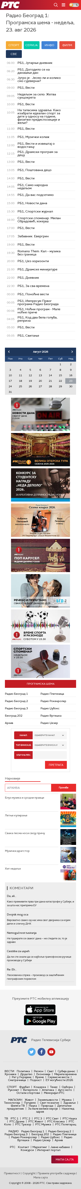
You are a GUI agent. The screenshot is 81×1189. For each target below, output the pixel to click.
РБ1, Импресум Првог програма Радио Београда (38, 302)
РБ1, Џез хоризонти (33, 261)
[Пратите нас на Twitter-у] (32, 1052)
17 (10, 381)
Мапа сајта (65, 1159)
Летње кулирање (16, 815)
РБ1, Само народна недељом (32, 186)
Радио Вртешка (51, 715)
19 (30, 381)
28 (50, 386)
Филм (67, 45)
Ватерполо (30, 1090)
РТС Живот (35, 1121)
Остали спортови (28, 1093)
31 (10, 392)
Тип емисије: (23, 745)
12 (30, 375)
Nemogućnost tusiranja (22, 933)
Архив (9, 723)
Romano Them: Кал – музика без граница (39, 253)
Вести (9, 1071)
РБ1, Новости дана (32, 203)
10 (10, 375)
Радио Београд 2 (16, 701)
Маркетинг (39, 1147)
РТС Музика (43, 1124)
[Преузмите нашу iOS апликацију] (40, 1009)
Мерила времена (65, 1074)
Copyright (29, 1173)
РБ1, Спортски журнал (35, 211)
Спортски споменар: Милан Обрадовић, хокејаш (39, 220)
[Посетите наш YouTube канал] (51, 1052)
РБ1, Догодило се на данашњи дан (33, 71)
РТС (12, 1147)
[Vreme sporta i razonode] (40, 626)
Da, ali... (11, 896)
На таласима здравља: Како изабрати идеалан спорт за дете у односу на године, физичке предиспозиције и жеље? (39, 116)
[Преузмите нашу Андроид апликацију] (40, 1020)
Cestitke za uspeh (18, 951)
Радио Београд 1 (16, 694)
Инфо (49, 45)
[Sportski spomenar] (40, 661)
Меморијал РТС (54, 1093)
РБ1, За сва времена (33, 286)
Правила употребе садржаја (56, 1173)
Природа (47, 1105)
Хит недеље (13, 868)
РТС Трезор (23, 1124)
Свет (50, 1071)
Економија (43, 1074)
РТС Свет (52, 1118)
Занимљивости (48, 1099)
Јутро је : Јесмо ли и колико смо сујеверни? (39, 79)
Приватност (12, 1173)
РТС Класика (56, 1121)
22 (60, 381)
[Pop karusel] (40, 555)
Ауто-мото (65, 1090)
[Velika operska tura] (40, 449)
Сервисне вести (58, 1077)
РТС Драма (16, 1121)
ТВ (6, 1118)
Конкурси (27, 1150)
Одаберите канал (45, 735)
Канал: (23, 735)
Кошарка (40, 1087)
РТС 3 (38, 1118)
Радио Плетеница (52, 694)
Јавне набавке (60, 1147)
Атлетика (48, 1090)
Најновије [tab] (12, 778)
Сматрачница (17, 1080)
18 (20, 381)
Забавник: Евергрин (33, 236)
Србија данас (66, 1071)
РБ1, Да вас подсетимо (35, 194)
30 (70, 386)
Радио (13, 1131)
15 (60, 375)
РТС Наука (70, 1118)
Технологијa (12, 1102)
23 (70, 381)
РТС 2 (26, 1118)
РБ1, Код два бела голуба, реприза (37, 319)
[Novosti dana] (40, 414)
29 (60, 386)
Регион (38, 1071)
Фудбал (24, 1087)
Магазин (15, 1099)
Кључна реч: (23, 755)
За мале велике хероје (43, 1108)
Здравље (69, 1102)
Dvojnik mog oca (17, 914)
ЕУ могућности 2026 (59, 1080)
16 (70, 375)
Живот (29, 1099)
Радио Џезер (49, 723)
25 (20, 386)
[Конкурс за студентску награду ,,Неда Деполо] (40, 485)
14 (50, 375)
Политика (23, 1071)
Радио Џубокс (50, 708)
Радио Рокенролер (53, 701)
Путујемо (30, 1102)
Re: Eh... (12, 969)
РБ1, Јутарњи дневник (34, 62)
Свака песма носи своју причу (25, 833)
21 (50, 381)
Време (39, 1077)
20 (40, 381)
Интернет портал (48, 1150)
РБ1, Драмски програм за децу (37, 153)
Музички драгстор (17, 851)
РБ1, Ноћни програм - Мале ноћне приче (38, 311)
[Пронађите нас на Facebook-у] (41, 1052)
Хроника (10, 1074)
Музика (67, 1099)
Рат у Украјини (21, 1077)
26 (30, 386)
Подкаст (36, 1080)
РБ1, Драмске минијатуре (37, 269)
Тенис (54, 1087)
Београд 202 (13, 715)
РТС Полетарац (65, 1124)
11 (20, 375)
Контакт (23, 1147)
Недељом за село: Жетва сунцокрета (36, 96)
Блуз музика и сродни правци (24, 797)
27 (40, 386)
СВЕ (14, 54)
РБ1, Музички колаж (33, 137)
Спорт (13, 45)
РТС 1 (14, 1118)
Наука (33, 1105)
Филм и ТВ (18, 1105)
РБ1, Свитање (28, 335)
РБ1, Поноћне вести (33, 294)
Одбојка (67, 1087)
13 (40, 375)
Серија (31, 45)
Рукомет (13, 1090)
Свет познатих (49, 1102)
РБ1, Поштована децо (34, 170)
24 (10, 386)
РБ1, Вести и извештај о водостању (36, 145)
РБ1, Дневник (28, 277)
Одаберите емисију (46, 745)
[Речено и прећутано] (40, 590)
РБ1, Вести (26, 87)
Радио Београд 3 (16, 708)
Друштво (26, 1074)
